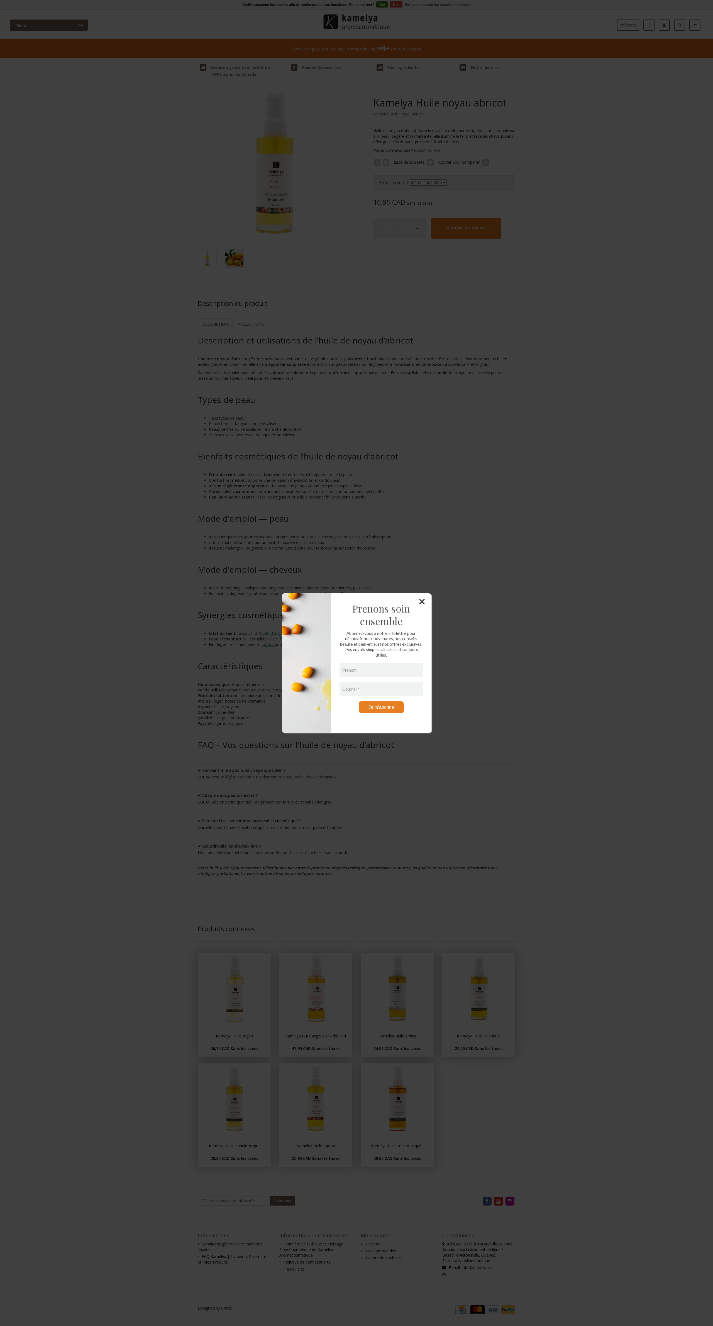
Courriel (350, 689)
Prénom (349, 670)
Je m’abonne (381, 707)
